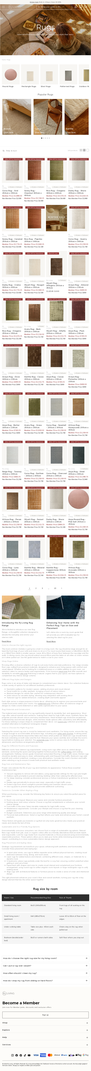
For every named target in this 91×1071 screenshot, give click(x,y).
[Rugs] (56, 218)
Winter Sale (34, 2)
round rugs (62, 722)
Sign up (45, 1015)
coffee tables (66, 752)
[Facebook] (16, 1056)
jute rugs (23, 673)
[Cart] (85, 6)
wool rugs (62, 671)
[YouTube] (29, 1056)
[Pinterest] (20, 1056)
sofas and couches (65, 733)
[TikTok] (24, 1056)
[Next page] (61, 588)
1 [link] (29, 588)
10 (55, 588)
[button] (3, 7)
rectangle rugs (42, 740)
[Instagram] (12, 1056)
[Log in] (75, 6)
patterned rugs (44, 703)
